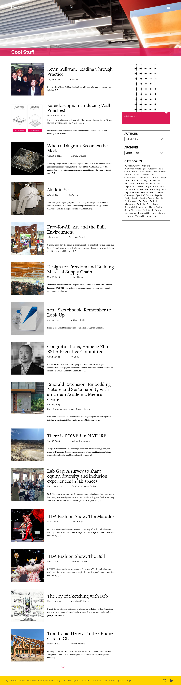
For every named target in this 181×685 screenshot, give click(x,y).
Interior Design (143, 186)
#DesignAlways (132, 166)
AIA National (145, 171)
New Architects (148, 192)
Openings (129, 195)
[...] (56, 90)
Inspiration (129, 186)
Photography (130, 201)
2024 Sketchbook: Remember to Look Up (79, 312)
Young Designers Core (146, 216)
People (159, 198)
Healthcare (155, 183)
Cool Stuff (144, 177)
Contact (97, 680)
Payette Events (146, 198)
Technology (130, 213)
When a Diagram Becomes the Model (77, 148)
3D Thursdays (150, 168)
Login (129, 680)
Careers (86, 680)
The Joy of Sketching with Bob (77, 596)
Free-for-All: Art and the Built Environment (76, 229)
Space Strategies (132, 210)
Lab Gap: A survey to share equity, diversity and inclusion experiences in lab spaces (77, 476)
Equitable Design (140, 180)
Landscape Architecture (136, 189)
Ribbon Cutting (155, 207)
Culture (154, 177)
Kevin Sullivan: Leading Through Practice (80, 71)
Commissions (148, 174)
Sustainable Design (152, 210)
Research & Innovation (135, 207)
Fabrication (129, 183)
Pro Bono (143, 201)
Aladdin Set (58, 189)
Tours (153, 213)
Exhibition (155, 180)
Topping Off (143, 213)
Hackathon (142, 183)
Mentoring (155, 189)
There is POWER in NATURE (76, 435)
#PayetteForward (132, 168)
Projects (141, 204)
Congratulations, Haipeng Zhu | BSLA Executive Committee (79, 349)
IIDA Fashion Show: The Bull (76, 556)
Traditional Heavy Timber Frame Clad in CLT (80, 636)
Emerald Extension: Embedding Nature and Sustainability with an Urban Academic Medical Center (79, 392)
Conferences (130, 177)
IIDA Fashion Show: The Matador (80, 516)
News (160, 192)
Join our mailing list (113, 680)
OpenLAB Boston (144, 195)
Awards (136, 174)
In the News (159, 186)
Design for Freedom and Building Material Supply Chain (80, 269)
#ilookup (146, 166)
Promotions (152, 204)
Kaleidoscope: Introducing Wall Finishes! (78, 108)
